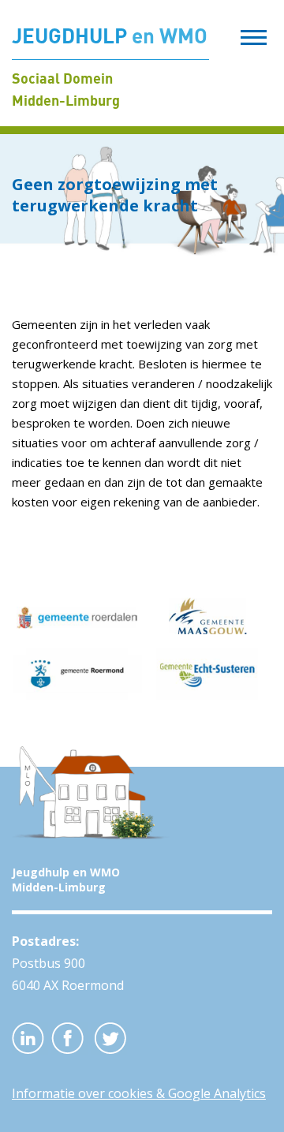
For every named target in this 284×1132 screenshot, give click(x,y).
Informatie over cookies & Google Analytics (139, 1093)
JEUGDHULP (109, 35)
